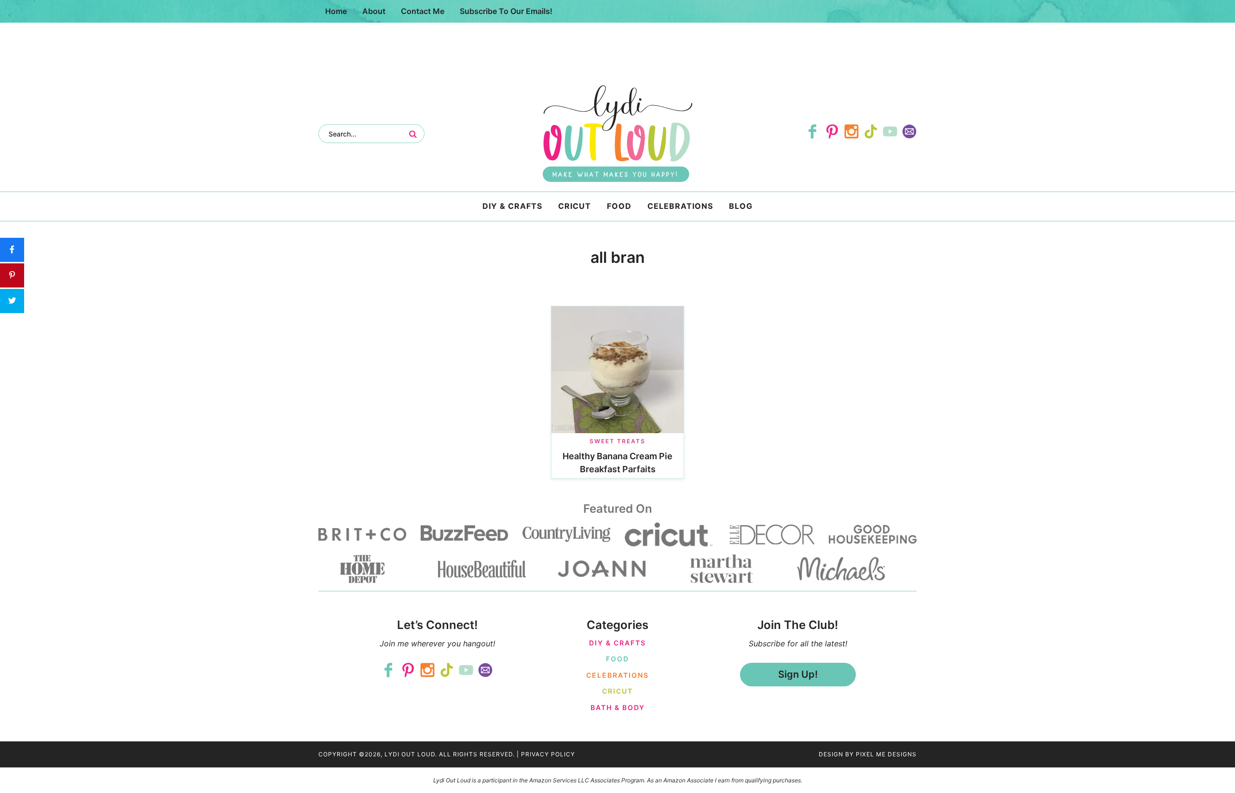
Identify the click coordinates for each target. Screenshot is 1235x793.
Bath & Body (617, 707)
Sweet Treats (617, 441)
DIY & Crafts (617, 643)
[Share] (12, 250)
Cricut (617, 691)
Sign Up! (798, 674)
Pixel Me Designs (886, 754)
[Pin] (12, 275)
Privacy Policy (548, 754)
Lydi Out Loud (617, 133)
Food (617, 659)
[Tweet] (12, 301)
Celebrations (617, 675)
